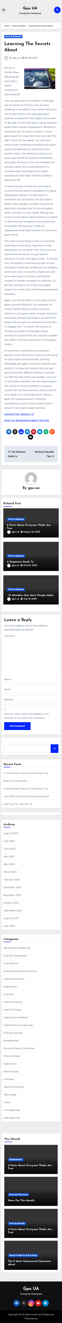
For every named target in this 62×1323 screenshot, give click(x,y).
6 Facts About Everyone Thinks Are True (26, 773)
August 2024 (11, 918)
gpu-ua (17, 58)
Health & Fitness (13, 1009)
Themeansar (30, 1318)
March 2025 (10, 872)
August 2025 (11, 833)
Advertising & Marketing (17, 948)
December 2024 (12, 887)
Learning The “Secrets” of (19, 414)
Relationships (11, 1071)
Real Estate (10, 1063)
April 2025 (9, 864)
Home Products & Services (18, 1025)
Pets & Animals (13, 36)
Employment (10, 986)
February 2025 (12, 879)
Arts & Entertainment (16, 955)
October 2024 (11, 902)
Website (8, 699)
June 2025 (10, 848)
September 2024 (13, 910)
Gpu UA (30, 8)
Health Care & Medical (16, 1017)
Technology (10, 1094)
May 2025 (9, 856)
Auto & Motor (11, 963)
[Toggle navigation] (3, 10)
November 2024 (12, 895)
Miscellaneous (11, 1040)
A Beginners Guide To (20, 562)
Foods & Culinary (13, 1002)
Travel (7, 1102)
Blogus (47, 1314)
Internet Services (13, 1033)
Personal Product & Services (19, 1048)
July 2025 (9, 841)
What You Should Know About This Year (26, 420)
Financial (9, 994)
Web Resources (12, 1117)
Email (8, 689)
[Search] (54, 748)
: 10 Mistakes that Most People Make (30, 595)
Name (8, 679)
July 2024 (9, 926)
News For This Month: (15, 781)
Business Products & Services (20, 971)
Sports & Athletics (14, 1087)
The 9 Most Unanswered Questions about (26, 796)
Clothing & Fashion (14, 979)
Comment (10, 635)
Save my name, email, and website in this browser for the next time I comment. (26, 716)
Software (9, 1079)
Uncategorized (12, 1110)
